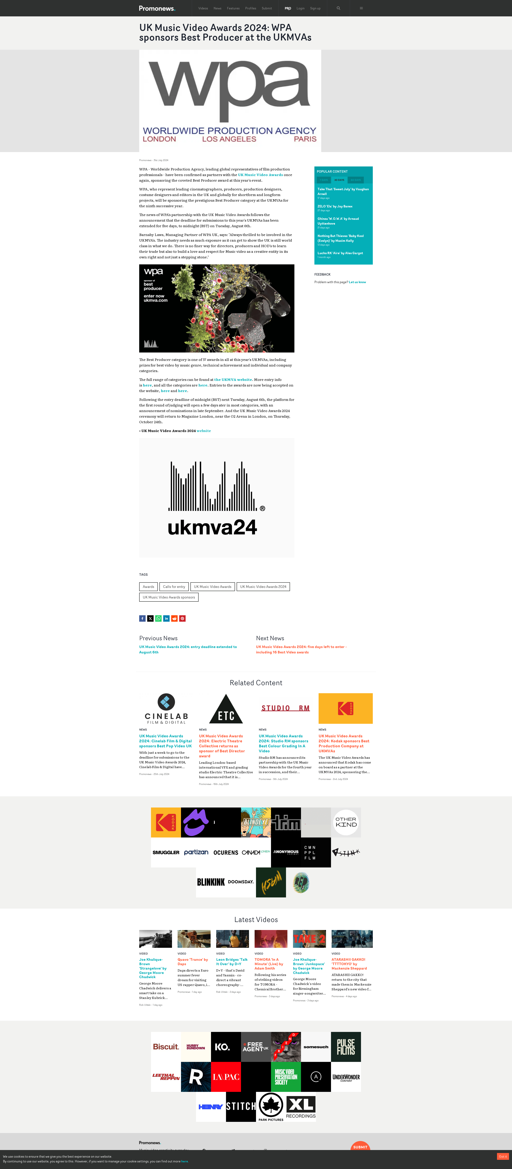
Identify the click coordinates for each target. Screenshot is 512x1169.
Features (233, 8)
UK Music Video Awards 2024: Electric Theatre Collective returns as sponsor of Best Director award (222, 745)
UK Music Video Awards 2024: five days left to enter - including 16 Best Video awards (301, 649)
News (217, 8)
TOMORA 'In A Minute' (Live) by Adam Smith (269, 964)
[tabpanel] (343, 224)
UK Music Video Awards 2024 (263, 586)
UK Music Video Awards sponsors (169, 597)
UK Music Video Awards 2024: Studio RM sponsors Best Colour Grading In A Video (283, 743)
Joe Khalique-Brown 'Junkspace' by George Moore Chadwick (309, 966)
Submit (267, 8)
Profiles (250, 8)
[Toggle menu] (361, 8)
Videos (203, 8)
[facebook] (142, 618)
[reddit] (174, 618)
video (143, 953)
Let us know (357, 282)
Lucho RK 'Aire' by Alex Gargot (340, 253)
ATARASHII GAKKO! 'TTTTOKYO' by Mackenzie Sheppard (349, 964)
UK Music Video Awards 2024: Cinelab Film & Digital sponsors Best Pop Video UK (165, 740)
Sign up (315, 8)
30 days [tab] (339, 180)
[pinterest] (182, 618)
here (184, 1161)
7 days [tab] (324, 180)
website (204, 430)
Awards (148, 586)
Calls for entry (174, 586)
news (143, 729)
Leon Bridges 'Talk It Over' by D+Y (232, 961)
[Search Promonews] (339, 8)
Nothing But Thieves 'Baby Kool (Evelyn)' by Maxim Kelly (341, 238)
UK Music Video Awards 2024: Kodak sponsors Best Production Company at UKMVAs (344, 743)
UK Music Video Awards (212, 586)
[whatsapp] (158, 618)
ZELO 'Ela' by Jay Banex (335, 206)
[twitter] (150, 618)
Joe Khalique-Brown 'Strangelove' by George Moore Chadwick (153, 968)
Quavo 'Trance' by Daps (193, 961)
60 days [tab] (356, 180)
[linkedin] (166, 618)
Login (301, 8)
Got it (503, 1156)
